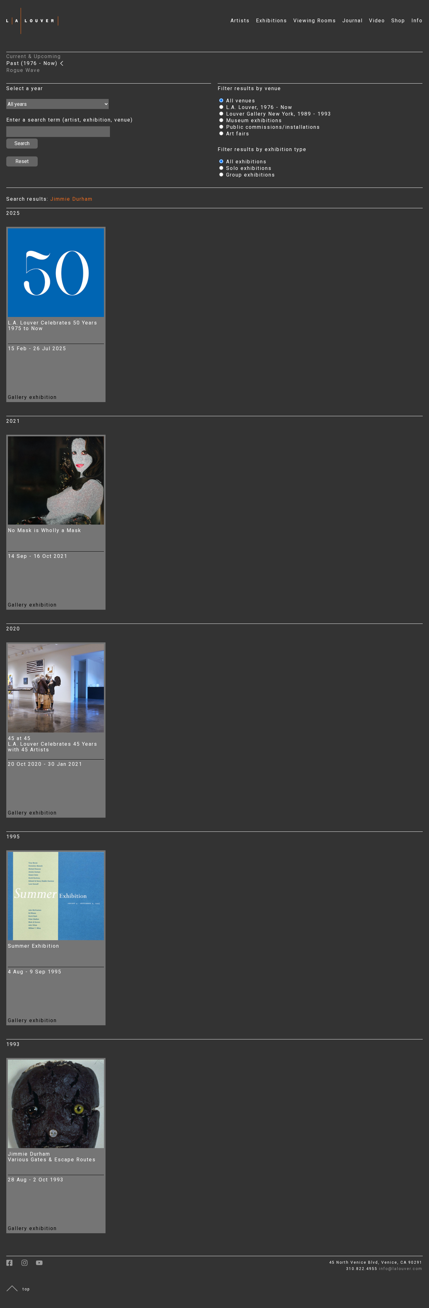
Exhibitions (271, 21)
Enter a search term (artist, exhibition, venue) (69, 120)
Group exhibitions (249, 175)
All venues (239, 101)
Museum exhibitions (253, 120)
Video (377, 21)
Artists (240, 21)
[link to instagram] (28, 1265)
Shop (398, 21)
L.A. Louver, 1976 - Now (258, 107)
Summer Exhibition (33, 946)
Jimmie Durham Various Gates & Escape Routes (52, 1157)
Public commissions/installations (272, 127)
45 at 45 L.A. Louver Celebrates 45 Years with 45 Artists (52, 744)
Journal (352, 21)
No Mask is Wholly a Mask (44, 530)
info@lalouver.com (400, 1269)
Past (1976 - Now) (32, 63)
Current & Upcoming (33, 56)
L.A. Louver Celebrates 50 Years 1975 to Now (52, 325)
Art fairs (236, 134)
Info (417, 21)
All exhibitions (245, 162)
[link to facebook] (13, 1265)
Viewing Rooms (314, 21)
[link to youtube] (42, 1265)
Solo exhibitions (248, 168)
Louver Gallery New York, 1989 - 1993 (277, 114)
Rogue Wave (23, 70)
